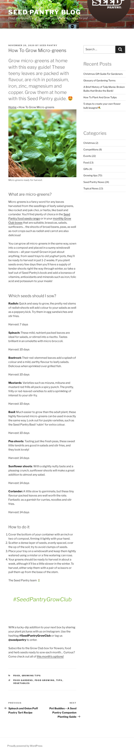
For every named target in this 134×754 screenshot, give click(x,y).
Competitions (90, 149)
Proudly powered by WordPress (24, 745)
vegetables (21, 683)
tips (59, 680)
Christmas (89, 142)
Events (87, 155)
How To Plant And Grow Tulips (100, 97)
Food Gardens (23, 680)
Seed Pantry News (93, 182)
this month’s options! (50, 656)
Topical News (90, 188)
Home (12, 107)
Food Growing (45, 680)
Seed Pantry (48, 45)
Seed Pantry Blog (44, 12)
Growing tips (31, 675)
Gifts (86, 168)
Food (16, 675)
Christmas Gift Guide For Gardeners (103, 73)
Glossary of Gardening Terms (99, 80)
